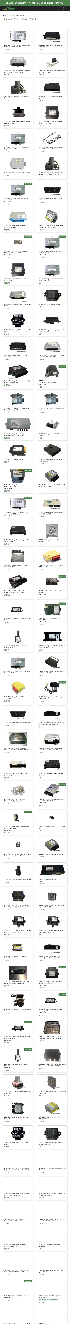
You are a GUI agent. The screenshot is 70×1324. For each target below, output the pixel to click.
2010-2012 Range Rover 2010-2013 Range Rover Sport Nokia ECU (51, 646)
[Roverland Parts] (29, 8)
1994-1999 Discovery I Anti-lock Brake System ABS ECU (16, 566)
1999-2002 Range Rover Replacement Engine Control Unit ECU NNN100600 (16, 749)
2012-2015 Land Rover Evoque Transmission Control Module (48, 381)
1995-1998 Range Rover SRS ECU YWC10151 (14, 697)
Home (4, 15)
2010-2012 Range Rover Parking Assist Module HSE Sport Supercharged (16, 434)
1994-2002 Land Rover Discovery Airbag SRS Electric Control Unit (50, 566)
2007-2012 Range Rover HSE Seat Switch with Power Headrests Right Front (17, 982)
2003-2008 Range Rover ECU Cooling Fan (51, 697)
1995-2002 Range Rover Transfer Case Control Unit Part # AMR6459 (16, 1220)
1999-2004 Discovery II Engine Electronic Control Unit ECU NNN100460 (51, 356)
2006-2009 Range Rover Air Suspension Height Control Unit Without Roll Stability (16, 1169)
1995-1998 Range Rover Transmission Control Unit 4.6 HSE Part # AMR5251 (50, 749)
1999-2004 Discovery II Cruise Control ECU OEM (17, 330)
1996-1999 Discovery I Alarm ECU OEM (16, 1296)
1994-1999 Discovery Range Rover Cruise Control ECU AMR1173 (51, 800)
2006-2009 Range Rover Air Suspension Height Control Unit (50, 252)
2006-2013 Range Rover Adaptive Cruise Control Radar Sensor (16, 827)
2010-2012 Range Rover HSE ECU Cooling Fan (51, 827)
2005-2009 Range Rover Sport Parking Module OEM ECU (50, 1143)
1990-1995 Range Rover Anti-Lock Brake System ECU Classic (50, 1271)
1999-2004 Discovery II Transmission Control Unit (15, 774)
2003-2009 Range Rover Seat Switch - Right (17, 722)
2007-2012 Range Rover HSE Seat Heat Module (50, 591)
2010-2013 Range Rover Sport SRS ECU (50, 854)
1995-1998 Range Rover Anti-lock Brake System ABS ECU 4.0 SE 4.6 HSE (16, 1271)
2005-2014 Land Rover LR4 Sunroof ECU (16, 459)
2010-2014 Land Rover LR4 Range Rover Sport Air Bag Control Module (50, 226)
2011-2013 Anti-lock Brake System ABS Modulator (50, 1296)
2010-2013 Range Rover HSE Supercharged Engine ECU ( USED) (51, 906)
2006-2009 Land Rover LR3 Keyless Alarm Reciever (17, 619)
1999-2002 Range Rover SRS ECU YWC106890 (48, 1117)
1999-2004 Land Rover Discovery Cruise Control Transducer (16, 97)
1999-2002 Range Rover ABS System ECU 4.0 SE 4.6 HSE (17, 540)
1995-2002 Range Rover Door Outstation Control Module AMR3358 (17, 1194)
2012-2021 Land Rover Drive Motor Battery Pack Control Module (51, 71)
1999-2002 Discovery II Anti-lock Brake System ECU (50, 774)
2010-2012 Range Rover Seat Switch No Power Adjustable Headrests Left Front (50, 957)
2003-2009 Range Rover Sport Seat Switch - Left (51, 199)
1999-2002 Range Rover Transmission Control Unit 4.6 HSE (15, 1245)
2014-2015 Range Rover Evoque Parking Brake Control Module (50, 982)
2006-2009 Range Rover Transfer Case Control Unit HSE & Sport (16, 513)
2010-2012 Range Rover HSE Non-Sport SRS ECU (16, 1117)
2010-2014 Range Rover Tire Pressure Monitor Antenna (16, 646)
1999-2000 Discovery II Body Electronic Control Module (16, 356)
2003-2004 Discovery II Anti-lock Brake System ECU (50, 97)
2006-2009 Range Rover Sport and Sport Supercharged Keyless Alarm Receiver (50, 1010)
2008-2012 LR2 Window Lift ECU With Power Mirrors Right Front (50, 931)
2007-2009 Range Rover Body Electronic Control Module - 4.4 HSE (50, 148)
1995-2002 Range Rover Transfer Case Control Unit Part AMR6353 (50, 1220)
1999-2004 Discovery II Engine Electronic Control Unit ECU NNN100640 (17, 71)
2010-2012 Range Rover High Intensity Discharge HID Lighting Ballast (16, 800)
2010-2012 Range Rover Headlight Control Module (51, 540)
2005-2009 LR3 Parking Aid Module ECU (51, 304)
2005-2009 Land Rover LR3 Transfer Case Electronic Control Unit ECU (17, 45)
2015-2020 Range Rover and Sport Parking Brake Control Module (17, 381)
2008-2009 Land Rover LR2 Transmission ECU (51, 409)
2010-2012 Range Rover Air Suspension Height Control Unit (16, 148)
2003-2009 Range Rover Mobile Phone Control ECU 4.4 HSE (50, 460)
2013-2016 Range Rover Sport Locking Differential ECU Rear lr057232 (16, 252)
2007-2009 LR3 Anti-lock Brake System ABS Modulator (17, 1092)
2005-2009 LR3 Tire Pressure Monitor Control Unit (16, 279)
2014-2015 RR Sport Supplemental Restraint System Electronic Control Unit (17, 855)
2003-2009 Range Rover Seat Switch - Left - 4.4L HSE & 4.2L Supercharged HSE (51, 723)
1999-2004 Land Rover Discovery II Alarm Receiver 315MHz (17, 1037)
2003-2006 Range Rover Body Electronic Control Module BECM (50, 513)
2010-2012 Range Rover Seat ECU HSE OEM (50, 880)
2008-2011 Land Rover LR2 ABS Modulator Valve (17, 1010)
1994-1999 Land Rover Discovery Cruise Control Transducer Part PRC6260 (50, 173)
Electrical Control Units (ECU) (18, 15)
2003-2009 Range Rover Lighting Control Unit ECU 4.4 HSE (51, 330)
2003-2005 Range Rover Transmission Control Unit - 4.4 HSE (15, 226)
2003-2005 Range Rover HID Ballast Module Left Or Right (52, 1092)
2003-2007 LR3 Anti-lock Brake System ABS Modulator (52, 1169)
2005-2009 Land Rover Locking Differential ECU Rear (17, 305)
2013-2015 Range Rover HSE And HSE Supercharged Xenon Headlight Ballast (50, 1037)
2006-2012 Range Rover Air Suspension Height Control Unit (16, 485)
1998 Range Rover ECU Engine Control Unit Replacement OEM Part (51, 1194)
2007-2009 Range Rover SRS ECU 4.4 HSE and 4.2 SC (51, 434)
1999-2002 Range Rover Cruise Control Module (16, 1143)
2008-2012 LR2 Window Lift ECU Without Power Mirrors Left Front (17, 931)
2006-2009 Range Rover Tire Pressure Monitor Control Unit (50, 122)
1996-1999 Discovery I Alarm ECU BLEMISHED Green (49, 619)
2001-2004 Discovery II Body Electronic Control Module (50, 45)
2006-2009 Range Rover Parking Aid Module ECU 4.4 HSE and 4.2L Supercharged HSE (52, 1064)
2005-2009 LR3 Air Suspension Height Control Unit (16, 199)
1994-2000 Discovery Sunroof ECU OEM (17, 173)
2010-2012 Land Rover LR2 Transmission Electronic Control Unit (16, 409)
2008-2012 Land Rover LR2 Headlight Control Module (15, 957)
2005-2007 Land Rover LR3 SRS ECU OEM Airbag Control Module (51, 485)
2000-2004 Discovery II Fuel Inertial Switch (17, 879)
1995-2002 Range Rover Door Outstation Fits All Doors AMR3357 (51, 672)
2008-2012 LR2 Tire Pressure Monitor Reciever (16, 1064)
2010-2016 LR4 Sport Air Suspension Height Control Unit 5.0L (17, 672)
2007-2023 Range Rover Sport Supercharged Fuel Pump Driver (17, 122)
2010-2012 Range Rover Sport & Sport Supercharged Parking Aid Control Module (16, 906)
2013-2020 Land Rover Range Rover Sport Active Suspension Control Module (17, 591)
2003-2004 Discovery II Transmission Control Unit (49, 1245)
